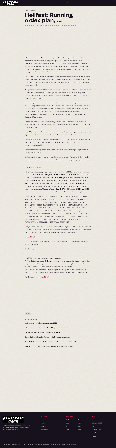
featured (28, 313)
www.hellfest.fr (40, 229)
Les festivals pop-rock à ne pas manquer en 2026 (41, 323)
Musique (83, 3)
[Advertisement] (58, 41)
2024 (68, 423)
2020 (68, 429)
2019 (79, 429)
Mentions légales (96, 429)
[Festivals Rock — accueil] (10, 3)
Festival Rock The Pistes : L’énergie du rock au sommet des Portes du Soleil (49, 346)
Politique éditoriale (97, 423)
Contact (94, 426)
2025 (79, 420)
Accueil (27, 10)
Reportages (91, 3)
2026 (68, 420)
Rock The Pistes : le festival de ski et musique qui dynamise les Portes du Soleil (50, 342)
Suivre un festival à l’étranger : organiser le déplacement (43, 332)
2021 (79, 426)
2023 (79, 423)
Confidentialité (96, 433)
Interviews (101, 3)
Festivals (75, 3)
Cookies (94, 436)
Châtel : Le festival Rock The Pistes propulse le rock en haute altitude (47, 337)
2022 (68, 426)
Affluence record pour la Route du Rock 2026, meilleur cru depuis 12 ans (48, 328)
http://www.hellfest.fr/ (42, 277)
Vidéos (67, 3)
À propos (110, 3)
